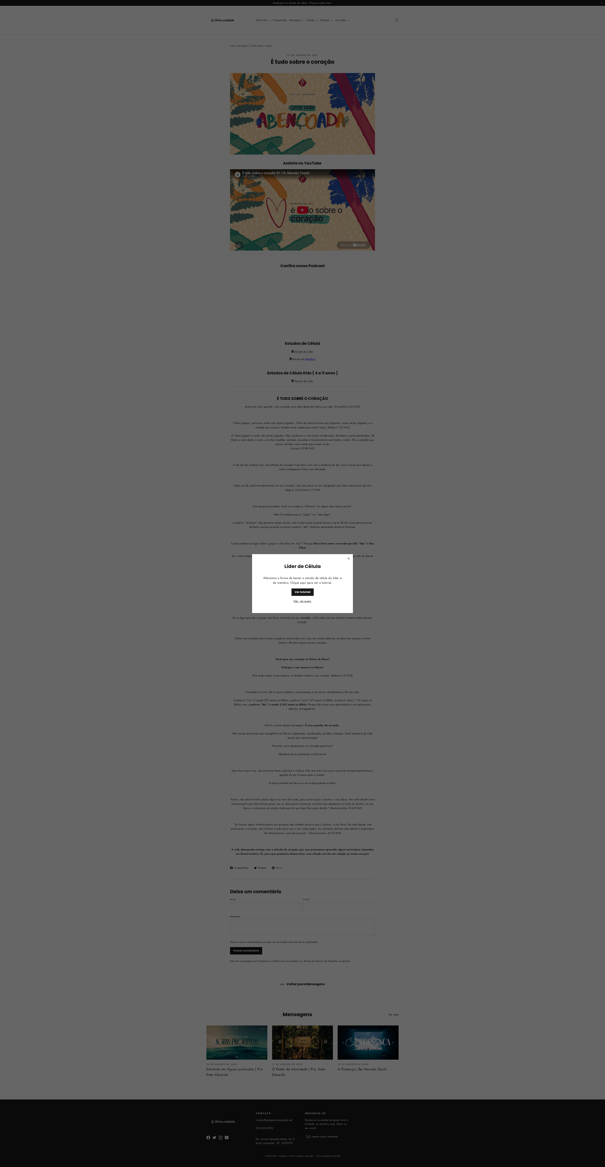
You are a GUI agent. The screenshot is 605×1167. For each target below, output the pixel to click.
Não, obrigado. (303, 601)
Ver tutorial (302, 592)
